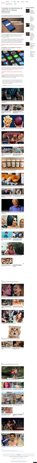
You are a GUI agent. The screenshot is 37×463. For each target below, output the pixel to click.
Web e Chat (22, 1)
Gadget (18, 1)
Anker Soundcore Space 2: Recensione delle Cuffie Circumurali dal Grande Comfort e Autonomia (32, 46)
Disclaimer (23, 461)
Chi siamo (13, 461)
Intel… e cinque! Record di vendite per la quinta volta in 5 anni (9, 450)
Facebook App (9, 85)
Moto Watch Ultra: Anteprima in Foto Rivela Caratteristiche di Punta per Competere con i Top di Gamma (32, 54)
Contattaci (24, 458)
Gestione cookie (35, 462)
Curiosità (27, 1)
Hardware (7, 1)
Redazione (16, 461)
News (11, 1)
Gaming (15, 1)
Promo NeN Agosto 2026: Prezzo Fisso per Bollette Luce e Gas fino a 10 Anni (32, 12)
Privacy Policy (20, 461)
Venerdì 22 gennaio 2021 (18, 85)
